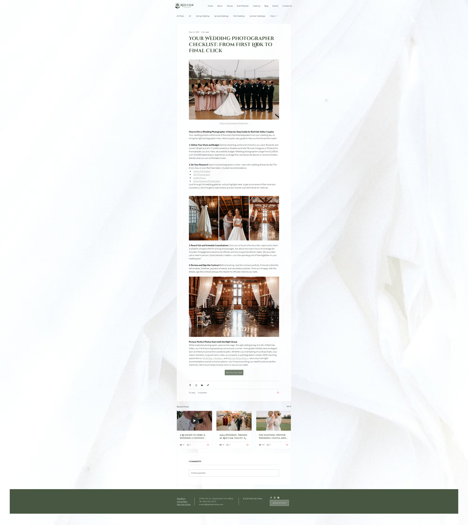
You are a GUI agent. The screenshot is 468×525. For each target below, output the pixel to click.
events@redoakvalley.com (211, 504)
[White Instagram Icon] (274, 497)
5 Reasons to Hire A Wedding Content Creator (192, 437)
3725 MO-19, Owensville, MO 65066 (216, 498)
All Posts (180, 16)
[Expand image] (204, 218)
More (272, 16)
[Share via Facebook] (190, 385)
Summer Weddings (257, 16)
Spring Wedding (202, 16)
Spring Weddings (221, 16)
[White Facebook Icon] (271, 497)
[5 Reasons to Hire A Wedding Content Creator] (194, 421)
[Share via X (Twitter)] (196, 385)
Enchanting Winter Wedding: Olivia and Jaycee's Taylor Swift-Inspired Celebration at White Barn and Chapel (273, 437)
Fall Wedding (238, 16)
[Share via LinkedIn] (202, 385)
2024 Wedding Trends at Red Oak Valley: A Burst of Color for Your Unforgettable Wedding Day (233, 437)
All (190, 16)
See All (289, 406)
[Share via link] (208, 385)
